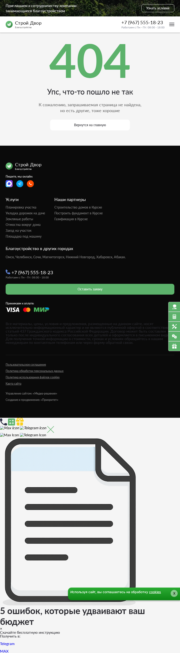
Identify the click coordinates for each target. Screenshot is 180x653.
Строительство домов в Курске (78, 207)
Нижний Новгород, (80, 257)
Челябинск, (23, 257)
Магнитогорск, (53, 257)
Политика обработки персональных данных (35, 371)
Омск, (10, 257)
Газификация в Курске (71, 219)
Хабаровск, (104, 257)
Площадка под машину (23, 236)
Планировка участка (21, 207)
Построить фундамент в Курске (78, 213)
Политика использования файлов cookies (33, 377)
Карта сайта (13, 383)
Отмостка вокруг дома (23, 225)
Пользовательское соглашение (26, 364)
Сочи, (37, 257)
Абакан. (120, 257)
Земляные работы (19, 219)
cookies (155, 592)
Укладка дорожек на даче (25, 213)
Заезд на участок (18, 230)
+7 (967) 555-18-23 (142, 22)
